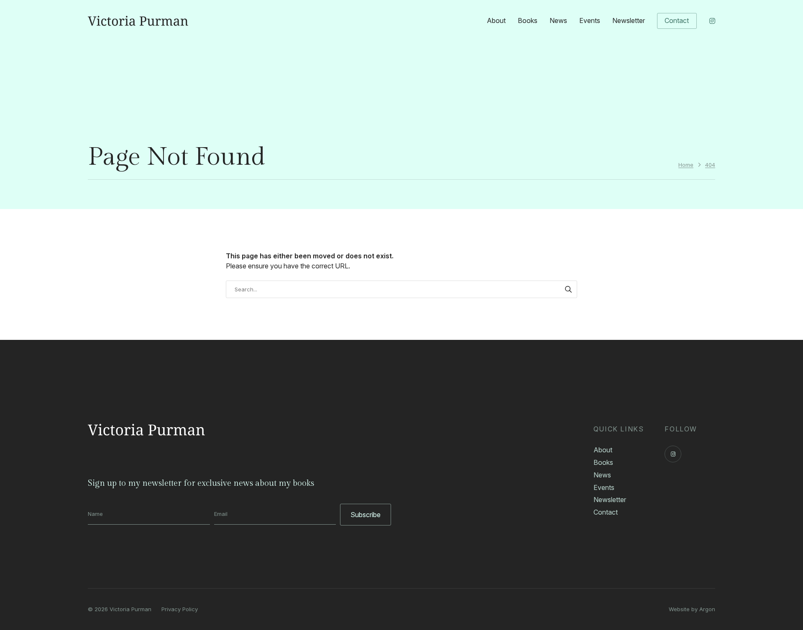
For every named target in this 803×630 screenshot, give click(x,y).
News (558, 20)
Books (527, 20)
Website (679, 609)
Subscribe (365, 514)
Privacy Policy (179, 609)
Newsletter (628, 20)
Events (589, 20)
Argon (707, 609)
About (496, 20)
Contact (677, 20)
